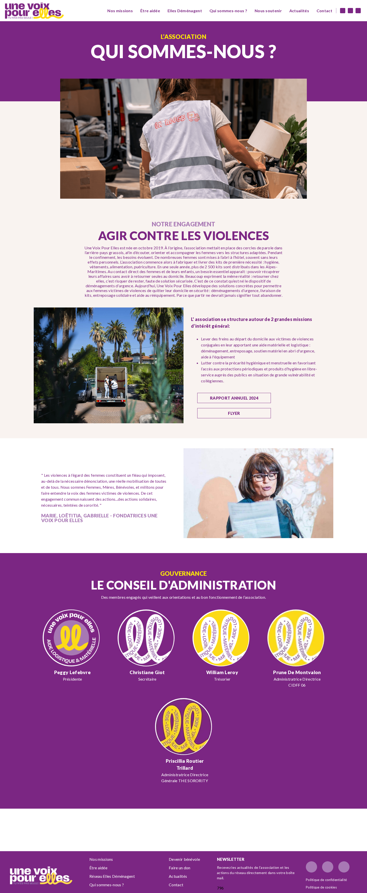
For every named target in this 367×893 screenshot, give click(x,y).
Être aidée (150, 10)
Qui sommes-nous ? (228, 10)
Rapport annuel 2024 (234, 398)
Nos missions (120, 10)
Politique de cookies (321, 887)
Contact (324, 10)
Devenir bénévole (184, 859)
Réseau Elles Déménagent (112, 876)
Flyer (234, 413)
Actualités (299, 10)
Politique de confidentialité (326, 880)
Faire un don (179, 867)
